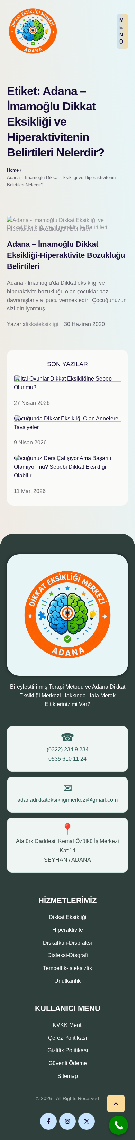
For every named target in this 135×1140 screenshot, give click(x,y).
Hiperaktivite (67, 930)
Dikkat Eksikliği (68, 917)
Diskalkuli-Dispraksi (67, 943)
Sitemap (67, 1076)
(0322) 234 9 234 (68, 749)
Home (13, 170)
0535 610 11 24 (67, 759)
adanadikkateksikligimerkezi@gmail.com (67, 800)
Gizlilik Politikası (67, 1050)
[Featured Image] (67, 229)
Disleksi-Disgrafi (67, 955)
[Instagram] (67, 1121)
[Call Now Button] (118, 1125)
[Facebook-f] (48, 1121)
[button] (122, 31)
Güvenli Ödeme (67, 1063)
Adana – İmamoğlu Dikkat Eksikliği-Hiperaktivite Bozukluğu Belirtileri (66, 255)
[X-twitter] (86, 1121)
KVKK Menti (68, 1025)
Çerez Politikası (67, 1038)
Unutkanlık (67, 981)
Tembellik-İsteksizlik (67, 968)
